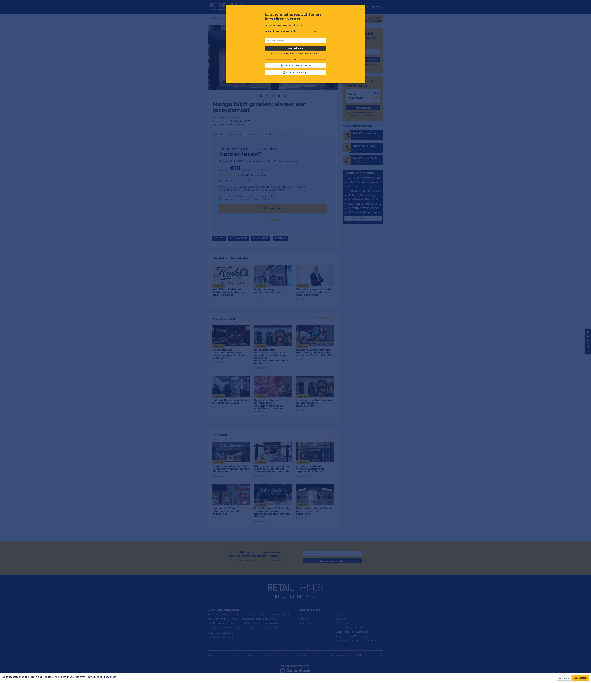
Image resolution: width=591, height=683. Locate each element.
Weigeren (564, 678)
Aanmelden (294, 48)
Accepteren (580, 677)
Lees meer (110, 676)
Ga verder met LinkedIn (296, 65)
